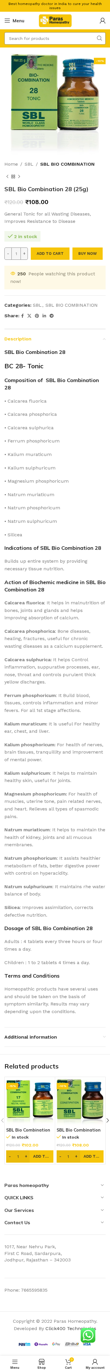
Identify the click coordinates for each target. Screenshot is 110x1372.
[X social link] (29, 316)
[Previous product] (7, 177)
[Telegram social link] (51, 316)
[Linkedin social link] (44, 316)
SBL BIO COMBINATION (67, 164)
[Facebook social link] (22, 316)
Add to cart (50, 253)
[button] (29, 1156)
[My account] (103, 20)
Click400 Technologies (70, 1328)
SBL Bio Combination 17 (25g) (28, 1132)
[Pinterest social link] (37, 316)
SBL (29, 164)
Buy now (87, 253)
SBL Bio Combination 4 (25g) (79, 1132)
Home (11, 164)
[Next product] (19, 177)
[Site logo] (55, 20)
